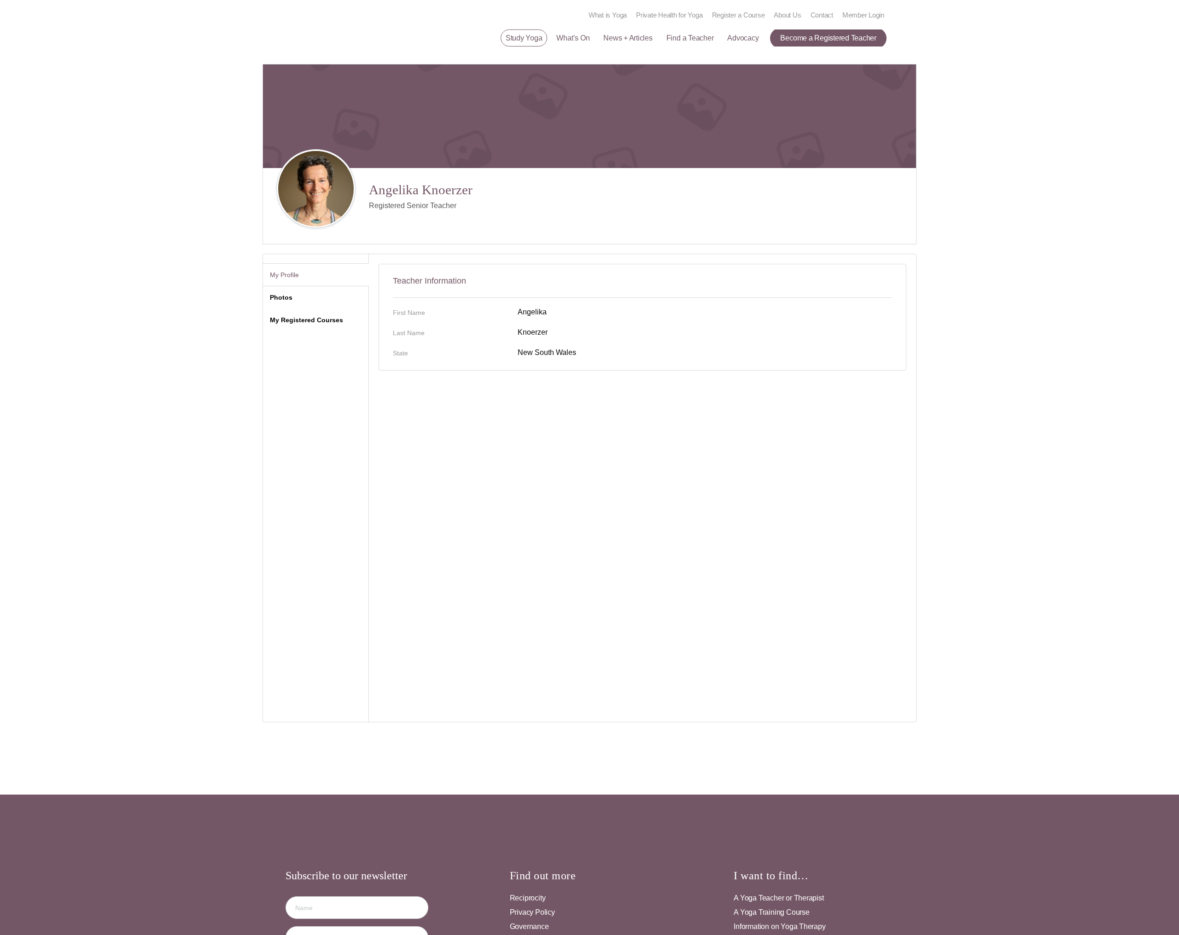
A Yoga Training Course (771, 912)
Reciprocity (528, 898)
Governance (529, 926)
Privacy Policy (532, 912)
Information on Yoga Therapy (779, 926)
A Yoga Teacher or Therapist (778, 898)
